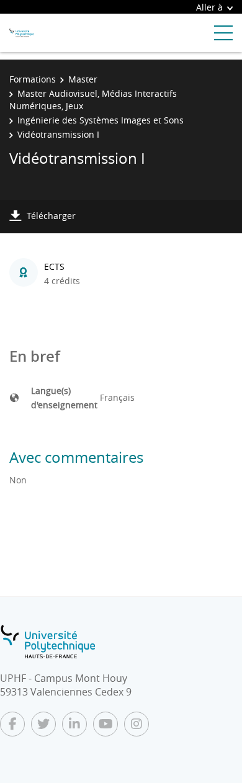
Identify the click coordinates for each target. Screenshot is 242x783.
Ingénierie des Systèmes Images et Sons (100, 120)
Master (82, 79)
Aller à (209, 7)
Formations (32, 79)
